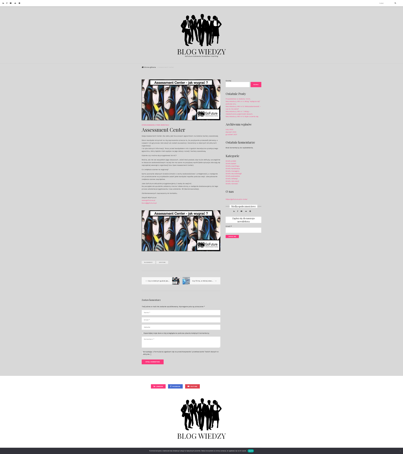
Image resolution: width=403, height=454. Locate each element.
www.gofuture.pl (148, 200)
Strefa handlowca (233, 169)
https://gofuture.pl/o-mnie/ (236, 199)
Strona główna (150, 67)
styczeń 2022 (231, 132)
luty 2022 (229, 129)
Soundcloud (211, 386)
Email (229, 226)
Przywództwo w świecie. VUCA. (238, 99)
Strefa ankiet (231, 161)
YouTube (193, 386)
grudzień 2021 (231, 134)
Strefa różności (232, 184)
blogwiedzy (148, 262)
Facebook (176, 386)
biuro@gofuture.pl (149, 203)
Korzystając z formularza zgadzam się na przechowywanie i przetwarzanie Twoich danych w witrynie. (181, 353)
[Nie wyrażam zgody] (400, 451)
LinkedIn (159, 386)
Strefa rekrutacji (162, 125)
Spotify (229, 386)
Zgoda (251, 451)
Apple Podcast (245, 386)
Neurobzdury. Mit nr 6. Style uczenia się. (242, 116)
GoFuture (162, 262)
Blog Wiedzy (201, 51)
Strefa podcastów (233, 176)
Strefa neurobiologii (234, 174)
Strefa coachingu (232, 166)
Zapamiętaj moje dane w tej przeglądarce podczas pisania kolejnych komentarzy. (176, 333)
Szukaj (228, 81)
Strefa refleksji (231, 179)
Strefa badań (231, 164)
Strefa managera (148, 125)
